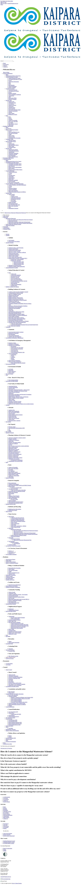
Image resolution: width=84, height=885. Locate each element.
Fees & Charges (11, 108)
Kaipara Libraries (6, 834)
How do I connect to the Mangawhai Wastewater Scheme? (20, 219)
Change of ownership (12, 120)
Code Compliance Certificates (14, 94)
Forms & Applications (13, 111)
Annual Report (11, 177)
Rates (7, 115)
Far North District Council (8, 843)
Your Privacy (6, 823)
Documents (8, 157)
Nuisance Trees (11, 136)
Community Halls (9, 139)
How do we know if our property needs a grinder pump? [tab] (19, 758)
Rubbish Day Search (12, 114)
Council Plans (6, 816)
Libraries (10, 112)
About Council (11, 194)
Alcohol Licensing (12, 105)
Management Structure (15, 199)
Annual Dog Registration (13, 81)
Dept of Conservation (7, 848)
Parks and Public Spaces (11, 141)
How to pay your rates (13, 121)
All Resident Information (13, 150)
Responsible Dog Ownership (14, 138)
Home (4, 63)
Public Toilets (11, 146)
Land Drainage (6, 227)
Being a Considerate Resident (12, 129)
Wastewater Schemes (10, 225)
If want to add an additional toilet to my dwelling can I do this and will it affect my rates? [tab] (30, 788)
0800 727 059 (3, 2)
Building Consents (12, 93)
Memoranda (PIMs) (12, 98)
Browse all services (13, 75)
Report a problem (12, 87)
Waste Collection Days (13, 156)
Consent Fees (11, 95)
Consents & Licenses (10, 88)
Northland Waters (6, 229)
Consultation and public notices (12, 162)
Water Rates (10, 125)
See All (9, 80)
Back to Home (6, 72)
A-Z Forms (5, 798)
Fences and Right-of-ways (13, 132)
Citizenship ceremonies (16, 197)
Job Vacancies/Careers (13, 203)
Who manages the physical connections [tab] (14, 776)
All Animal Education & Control (15, 79)
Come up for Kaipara (7, 833)
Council (7, 159)
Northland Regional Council (9, 841)
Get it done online (9, 1)
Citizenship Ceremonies (13, 153)
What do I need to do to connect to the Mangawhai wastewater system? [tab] (24, 755)
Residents (8, 126)
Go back (10, 173)
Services (7, 73)
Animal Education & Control (12, 77)
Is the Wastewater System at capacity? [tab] (13, 761)
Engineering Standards (13, 180)
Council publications (10, 170)
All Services (10, 106)
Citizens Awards (14, 196)
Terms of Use (6, 826)
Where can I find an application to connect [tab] (15, 773)
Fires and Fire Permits (12, 133)
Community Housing (12, 154)
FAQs (9, 84)
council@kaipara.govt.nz (13, 3)
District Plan (11, 179)
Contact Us (5, 800)
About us (5, 65)
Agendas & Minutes (12, 188)
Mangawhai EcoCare (12, 220)
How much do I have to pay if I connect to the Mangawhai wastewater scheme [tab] (27, 782)
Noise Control (11, 113)
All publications (11, 175)
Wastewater (13, 212)
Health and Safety (12, 202)
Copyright (5, 824)
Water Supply (6, 216)
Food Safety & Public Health (14, 109)
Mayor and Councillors (13, 190)
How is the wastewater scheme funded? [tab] (14, 764)
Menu (2, 4)
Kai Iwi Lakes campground (9, 835)
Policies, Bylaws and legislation (15, 167)
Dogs (9, 82)
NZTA (4, 849)
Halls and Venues (12, 140)
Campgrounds (11, 143)
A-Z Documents (6, 797)
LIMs (9, 96)
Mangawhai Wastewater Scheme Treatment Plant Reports (20, 223)
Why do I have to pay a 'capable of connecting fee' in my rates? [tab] (22, 785)
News (9, 207)
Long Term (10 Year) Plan (13, 182)
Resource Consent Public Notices (15, 169)
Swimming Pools (11, 147)
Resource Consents (12, 99)
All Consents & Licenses (13, 91)
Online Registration (12, 86)
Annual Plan (11, 176)
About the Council (7, 811)
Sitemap (4, 828)
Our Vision (13, 200)
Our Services (6, 64)
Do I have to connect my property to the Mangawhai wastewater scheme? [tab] (25, 792)
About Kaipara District (13, 149)
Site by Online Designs (17, 883)
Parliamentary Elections (13, 208)
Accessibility (5, 827)
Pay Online (3, 1)
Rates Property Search (13, 123)
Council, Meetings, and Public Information (14, 183)
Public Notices (11, 168)
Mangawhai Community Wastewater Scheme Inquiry (19, 222)
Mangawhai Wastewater (21, 212)
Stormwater (5, 226)
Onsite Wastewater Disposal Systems (13, 224)
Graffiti (9, 134)
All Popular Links (12, 102)
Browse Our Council (13, 161)
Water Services (8, 212)
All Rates (10, 119)
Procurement (13, 201)
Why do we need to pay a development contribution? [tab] (18, 779)
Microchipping (11, 85)
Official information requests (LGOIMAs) (17, 191)
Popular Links (9, 100)
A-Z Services (11, 104)
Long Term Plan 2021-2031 (14, 204)
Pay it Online (6, 812)
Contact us (5, 66)
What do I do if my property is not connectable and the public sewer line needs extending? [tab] (31, 767)
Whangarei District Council (9, 842)
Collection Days (11, 107)
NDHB (4, 850)
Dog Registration (11, 155)
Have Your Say (11, 166)
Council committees (12, 189)
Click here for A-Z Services (6, 748)
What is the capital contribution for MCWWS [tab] (16, 770)
